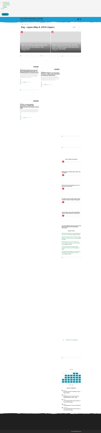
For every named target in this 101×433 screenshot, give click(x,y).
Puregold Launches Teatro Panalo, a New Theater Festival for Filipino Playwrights (71, 199)
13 (68, 377)
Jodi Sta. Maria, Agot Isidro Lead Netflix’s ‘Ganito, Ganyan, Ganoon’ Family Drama (71, 213)
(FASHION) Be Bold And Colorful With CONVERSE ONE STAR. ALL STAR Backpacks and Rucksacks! (29, 71)
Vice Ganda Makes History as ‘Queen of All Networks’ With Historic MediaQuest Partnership (71, 226)
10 (79, 375)
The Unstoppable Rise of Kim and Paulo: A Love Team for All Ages (71, 401)
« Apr (70, 384)
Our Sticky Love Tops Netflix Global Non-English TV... (88, 426)
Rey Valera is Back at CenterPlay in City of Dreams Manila (71, 392)
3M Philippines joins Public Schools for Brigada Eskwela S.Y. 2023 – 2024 (71, 397)
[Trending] (22, 32)
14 (71, 377)
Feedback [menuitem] (5, 7)
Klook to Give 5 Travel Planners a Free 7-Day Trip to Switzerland (71, 186)
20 (68, 379)
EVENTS (42, 71)
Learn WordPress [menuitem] (6, 4)
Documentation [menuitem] (6, 3)
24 (79, 379)
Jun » (73, 384)
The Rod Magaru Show (31, 19)
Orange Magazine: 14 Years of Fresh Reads (72, 405)
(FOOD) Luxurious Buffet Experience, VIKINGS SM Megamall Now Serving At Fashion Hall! (29, 106)
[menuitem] (51, 13)
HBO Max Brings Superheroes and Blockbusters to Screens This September (34, 47)
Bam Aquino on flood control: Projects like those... (46, 426)
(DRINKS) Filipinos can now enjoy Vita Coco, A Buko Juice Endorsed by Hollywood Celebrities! (50, 74)
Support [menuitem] (4, 6)
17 (79, 377)
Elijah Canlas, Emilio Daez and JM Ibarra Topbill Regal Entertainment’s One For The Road (65, 47)
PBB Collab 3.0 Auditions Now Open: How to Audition (71, 172)
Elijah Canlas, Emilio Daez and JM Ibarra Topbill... (35, 426)
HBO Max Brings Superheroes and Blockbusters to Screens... (25, 426)
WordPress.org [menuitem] (6, 2)
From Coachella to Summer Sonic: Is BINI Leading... (57, 418)
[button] (78, 19)
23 (76, 379)
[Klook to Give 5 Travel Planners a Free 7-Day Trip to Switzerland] (71, 179)
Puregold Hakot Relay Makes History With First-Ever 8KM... (67, 426)
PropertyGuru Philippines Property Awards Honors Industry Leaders (77, 426)
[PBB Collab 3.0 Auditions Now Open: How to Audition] (71, 166)
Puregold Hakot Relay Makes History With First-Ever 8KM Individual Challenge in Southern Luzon (71, 252)
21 (71, 379)
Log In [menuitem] (3, 8)
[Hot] (52, 32)
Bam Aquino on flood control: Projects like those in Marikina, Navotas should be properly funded (71, 243)
